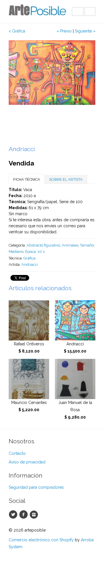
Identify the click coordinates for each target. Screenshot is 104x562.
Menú (77, 11)
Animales (70, 245)
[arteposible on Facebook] (24, 514)
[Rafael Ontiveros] (29, 320)
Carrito (90, 11)
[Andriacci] (75, 320)
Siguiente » (85, 31)
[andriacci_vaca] (52, 72)
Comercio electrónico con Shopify (41, 540)
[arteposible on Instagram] (34, 514)
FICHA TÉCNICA (26, 179)
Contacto (17, 453)
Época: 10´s (34, 251)
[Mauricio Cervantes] (29, 379)
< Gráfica (17, 31)
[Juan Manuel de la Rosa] (75, 379)
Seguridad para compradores (36, 487)
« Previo (64, 31)
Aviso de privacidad (27, 462)
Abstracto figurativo (43, 245)
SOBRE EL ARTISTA (66, 179)
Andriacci (29, 264)
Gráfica (29, 258)
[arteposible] (37, 11)
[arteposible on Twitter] (14, 514)
